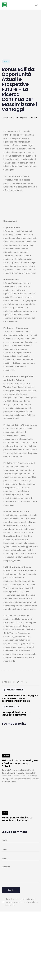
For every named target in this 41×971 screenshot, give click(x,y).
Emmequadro (22, 117)
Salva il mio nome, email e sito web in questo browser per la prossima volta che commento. (22, 902)
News (6, 61)
